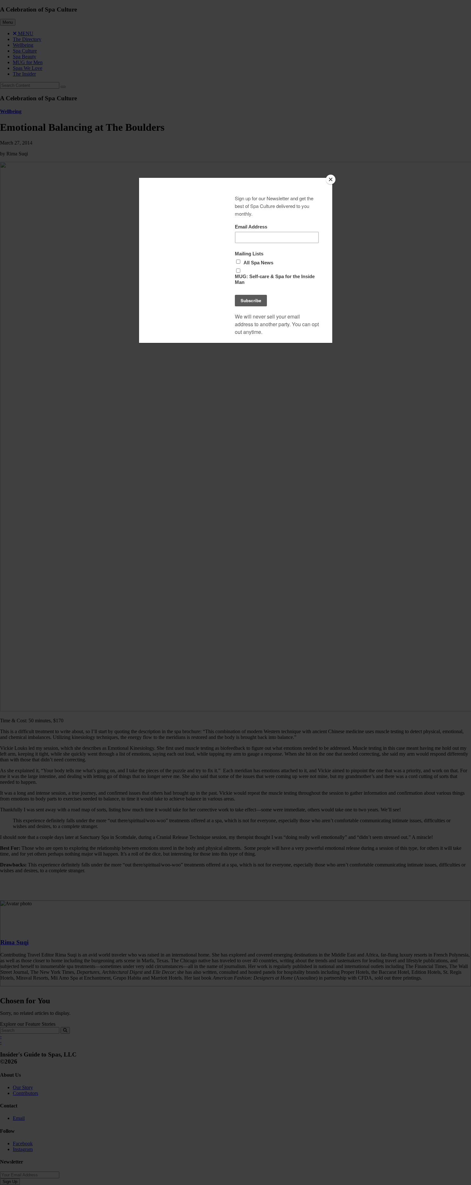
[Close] (330, 179)
